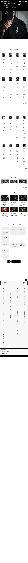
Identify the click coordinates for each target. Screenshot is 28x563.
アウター (3, 320)
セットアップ (3, 312)
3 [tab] (14, 185)
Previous (1, 25)
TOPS (13, 1)
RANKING (6, 7)
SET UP (11, 5)
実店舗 (24, 323)
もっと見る (25, 103)
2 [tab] (12, 39)
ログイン (17, 306)
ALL (3, 343)
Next (26, 25)
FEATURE (13, 7)
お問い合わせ (3, 349)
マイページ (17, 313)
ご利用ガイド (10, 316)
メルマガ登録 (17, 332)
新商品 (24, 297)
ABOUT (6, 9)
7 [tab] (16, 39)
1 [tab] (11, 39)
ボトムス (3, 304)
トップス (3, 298)
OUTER (13, 3)
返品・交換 (10, 308)
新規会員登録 (17, 298)
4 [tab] (15, 185)
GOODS (6, 5)
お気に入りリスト (17, 322)
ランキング (24, 304)
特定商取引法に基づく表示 (6, 351)
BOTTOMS (7, 3)
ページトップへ (26, 280)
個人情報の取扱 (4, 353)
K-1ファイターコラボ (24, 314)
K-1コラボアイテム (3, 335)
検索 (26, 2)
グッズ (3, 326)
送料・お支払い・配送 (10, 298)
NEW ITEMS (7, 1)
